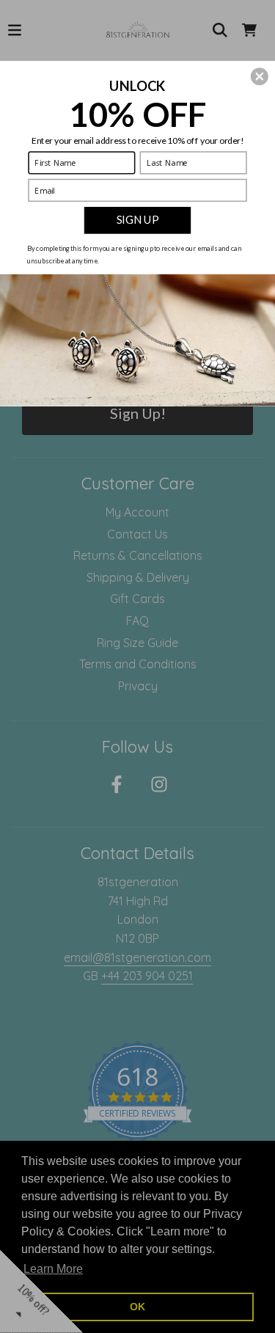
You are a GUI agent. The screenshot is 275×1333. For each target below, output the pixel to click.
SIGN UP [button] (137, 219)
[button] (259, 76)
